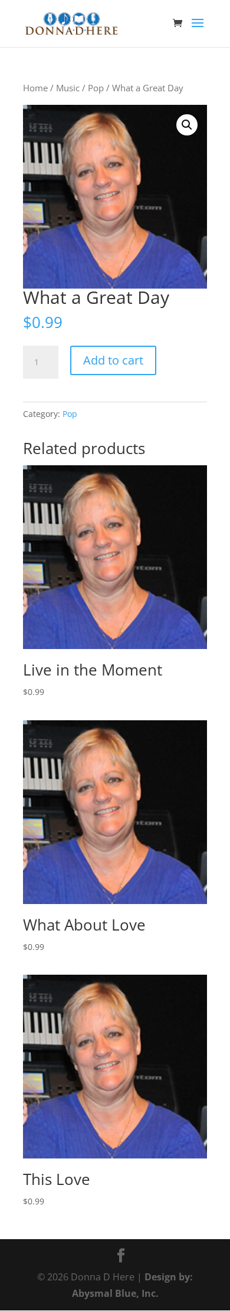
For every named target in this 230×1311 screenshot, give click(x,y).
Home (35, 88)
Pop (96, 88)
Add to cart (113, 360)
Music (68, 88)
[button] (187, 124)
